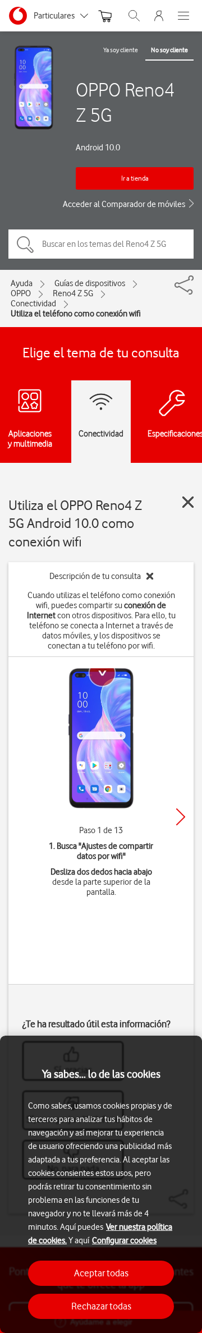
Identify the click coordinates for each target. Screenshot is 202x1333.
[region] (101, 1184)
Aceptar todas (101, 1273)
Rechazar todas (101, 1306)
